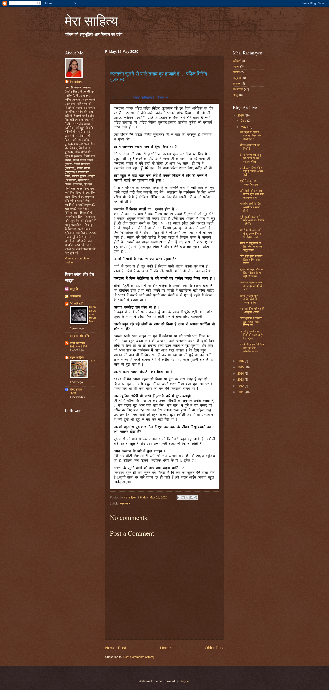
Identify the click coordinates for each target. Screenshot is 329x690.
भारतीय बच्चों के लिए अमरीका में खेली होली (250, 207)
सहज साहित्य (77, 357)
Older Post (214, 648)
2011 (241, 392)
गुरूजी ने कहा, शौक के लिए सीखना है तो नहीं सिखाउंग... (251, 273)
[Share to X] (187, 497)
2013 (241, 379)
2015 (241, 367)
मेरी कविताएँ (76, 303)
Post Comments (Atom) (138, 657)
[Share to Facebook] (191, 497)
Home (165, 648)
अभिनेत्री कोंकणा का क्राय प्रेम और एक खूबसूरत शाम (252, 194)
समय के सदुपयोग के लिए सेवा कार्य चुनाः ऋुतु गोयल (251, 247)
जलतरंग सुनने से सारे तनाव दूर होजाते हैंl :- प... (251, 286)
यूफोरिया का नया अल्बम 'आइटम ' (249, 182)
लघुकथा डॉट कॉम (79, 335)
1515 (92, 360)
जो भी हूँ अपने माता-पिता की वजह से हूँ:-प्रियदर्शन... (252, 335)
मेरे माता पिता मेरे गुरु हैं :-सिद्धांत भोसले (252, 310)
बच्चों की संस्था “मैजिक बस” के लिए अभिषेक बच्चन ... (252, 348)
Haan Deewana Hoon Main (92, 314)
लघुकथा (237, 78)
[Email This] (179, 497)
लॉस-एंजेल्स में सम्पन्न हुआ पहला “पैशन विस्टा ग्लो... (251, 322)
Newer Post (115, 648)
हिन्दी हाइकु (76, 389)
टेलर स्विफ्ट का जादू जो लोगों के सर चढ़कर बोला (250, 158)
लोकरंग (237, 83)
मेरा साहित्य (91, 21)
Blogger (184, 681)
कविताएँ (237, 61)
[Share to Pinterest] (196, 497)
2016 (241, 361)
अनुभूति (74, 289)
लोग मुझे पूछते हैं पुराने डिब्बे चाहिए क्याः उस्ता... (251, 259)
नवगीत (236, 72)
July (244, 120)
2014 (241, 373)
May (244, 127)
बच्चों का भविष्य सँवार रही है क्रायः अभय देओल (251, 171)
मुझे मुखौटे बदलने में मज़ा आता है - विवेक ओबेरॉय (252, 220)
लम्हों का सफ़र (77, 343)
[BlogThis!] (183, 497)
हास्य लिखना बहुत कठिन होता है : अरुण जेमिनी (249, 299)
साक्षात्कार (125, 503)
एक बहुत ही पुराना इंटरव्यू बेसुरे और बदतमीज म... (250, 135)
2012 (241, 386)
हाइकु (235, 95)
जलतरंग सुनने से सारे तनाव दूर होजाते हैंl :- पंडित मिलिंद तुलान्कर (158, 76)
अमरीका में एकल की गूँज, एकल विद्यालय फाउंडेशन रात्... (251, 233)
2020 (241, 115)
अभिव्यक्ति (75, 296)
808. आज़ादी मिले (78, 346)
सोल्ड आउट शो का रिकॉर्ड (250, 146)
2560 (73, 393)
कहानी (236, 66)
